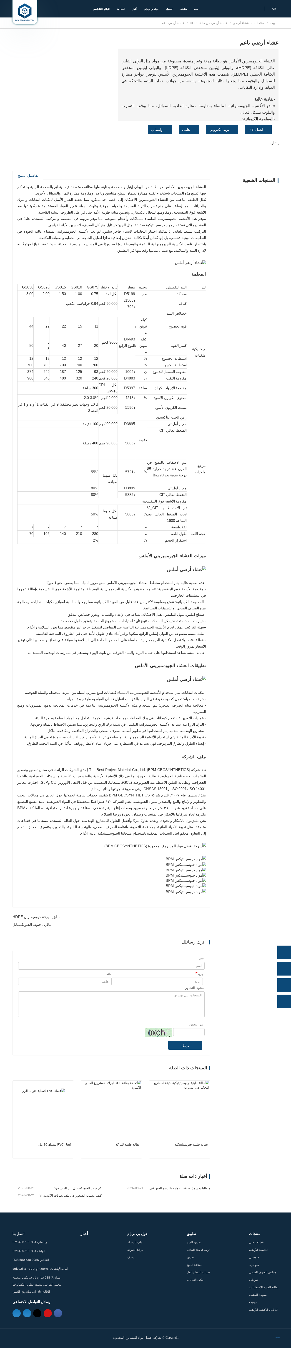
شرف (130, 1257)
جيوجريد (254, 1265)
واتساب (157, 130)
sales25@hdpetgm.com (30, 1269)
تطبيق (191, 1233)
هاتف (186, 130)
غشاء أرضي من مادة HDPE (208, 23)
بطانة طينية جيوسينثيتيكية (191, 1144)
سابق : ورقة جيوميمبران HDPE (36, 917)
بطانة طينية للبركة (127, 1144)
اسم (202, 958)
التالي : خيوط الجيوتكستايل (33, 925)
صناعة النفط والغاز (198, 1272)
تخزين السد (194, 1242)
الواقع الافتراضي (101, 9)
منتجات (259, 23)
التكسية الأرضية (258, 1250)
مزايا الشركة (135, 1250)
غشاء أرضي (240, 23)
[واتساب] (284, 952)
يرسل (185, 1045)
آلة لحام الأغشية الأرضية (263, 1310)
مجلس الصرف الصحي (262, 1272)
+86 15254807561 (25, 1242)
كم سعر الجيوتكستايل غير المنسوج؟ (78, 1188)
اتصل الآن (256, 129)
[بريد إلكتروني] (284, 985)
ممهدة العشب (258, 1295)
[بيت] (25, 12)
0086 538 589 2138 (26, 1260)
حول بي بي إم (137, 1233)
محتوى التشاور (195, 988)
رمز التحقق (197, 1024)
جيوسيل (254, 1257)
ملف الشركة (135, 1242)
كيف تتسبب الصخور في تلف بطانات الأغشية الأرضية (69, 1195)
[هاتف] (284, 969)
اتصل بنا (121, 9)
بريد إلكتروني (219, 130)
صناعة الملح (194, 1265)
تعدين (190, 1257)
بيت (196, 9)
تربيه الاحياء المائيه (198, 1250)
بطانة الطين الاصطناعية (263, 1287)
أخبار (134, 9)
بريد (200, 974)
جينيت (253, 1302)
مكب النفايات (195, 1280)
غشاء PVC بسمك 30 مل (54, 1144)
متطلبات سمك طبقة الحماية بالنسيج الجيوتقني (179, 1188)
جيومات (254, 1280)
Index (278, 1338)
